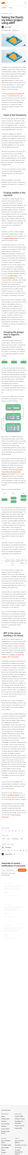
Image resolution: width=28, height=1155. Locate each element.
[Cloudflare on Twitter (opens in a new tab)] (6, 850)
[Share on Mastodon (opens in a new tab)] (16, 831)
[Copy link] (22, 831)
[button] (14, 56)
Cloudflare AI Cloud (20, 1145)
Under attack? (5, 1129)
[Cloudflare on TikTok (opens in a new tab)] (26, 850)
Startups (3, 1126)
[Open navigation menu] (25, 2)
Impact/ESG (18, 1128)
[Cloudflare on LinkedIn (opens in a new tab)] (8, 850)
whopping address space (10, 238)
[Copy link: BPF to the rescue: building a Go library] (2, 633)
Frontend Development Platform (19, 1152)
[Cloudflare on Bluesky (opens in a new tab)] (20, 850)
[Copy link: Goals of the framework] (2, 115)
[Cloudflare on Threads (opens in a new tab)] (23, 850)
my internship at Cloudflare (14, 93)
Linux (8, 838)
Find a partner (5, 1124)
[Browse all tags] (25, 7)
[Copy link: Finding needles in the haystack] (2, 192)
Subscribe (22, 870)
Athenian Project (20, 1119)
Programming (15, 838)
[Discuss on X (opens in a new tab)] (6, 831)
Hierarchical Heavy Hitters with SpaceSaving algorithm (12, 472)
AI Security (18, 1147)
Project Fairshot (19, 1125)
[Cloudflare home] (3, 3)
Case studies (5, 1147)
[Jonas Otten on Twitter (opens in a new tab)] (14, 854)
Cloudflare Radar (6, 1145)
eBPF (3, 838)
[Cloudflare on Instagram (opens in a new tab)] (14, 850)
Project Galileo (19, 1116)
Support (3, 1152)
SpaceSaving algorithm (8, 278)
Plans (3, 1116)
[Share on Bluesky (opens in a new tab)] (12, 831)
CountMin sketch (13, 275)
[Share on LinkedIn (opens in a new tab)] (9, 831)
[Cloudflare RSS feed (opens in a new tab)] (3, 850)
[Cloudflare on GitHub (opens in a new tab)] (17, 850)
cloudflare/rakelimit (13, 795)
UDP (21, 838)
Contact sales (5, 1119)
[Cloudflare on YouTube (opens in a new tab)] (11, 850)
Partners (3, 1121)
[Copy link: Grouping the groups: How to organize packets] (2, 332)
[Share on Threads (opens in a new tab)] (19, 831)
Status (3, 1150)
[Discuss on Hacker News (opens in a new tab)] (3, 831)
